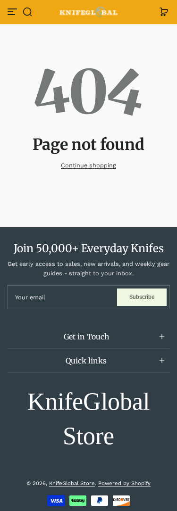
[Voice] (109, 38)
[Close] (126, 14)
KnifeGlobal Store (72, 483)
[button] (27, 11)
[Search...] (125, 38)
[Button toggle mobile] (13, 11)
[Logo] (88, 12)
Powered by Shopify (124, 483)
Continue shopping (88, 165)
